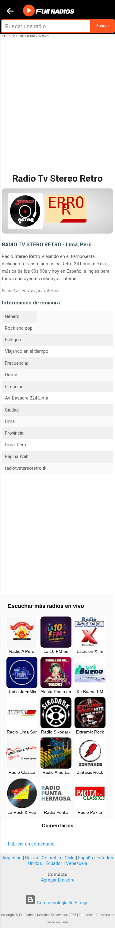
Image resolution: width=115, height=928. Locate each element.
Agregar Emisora (58, 880)
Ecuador (54, 863)
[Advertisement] (57, 111)
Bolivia (31, 858)
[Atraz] (10, 11)
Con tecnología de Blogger (63, 903)
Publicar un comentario (31, 844)
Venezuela (76, 863)
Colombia (51, 858)
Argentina (11, 858)
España (85, 858)
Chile (70, 858)
